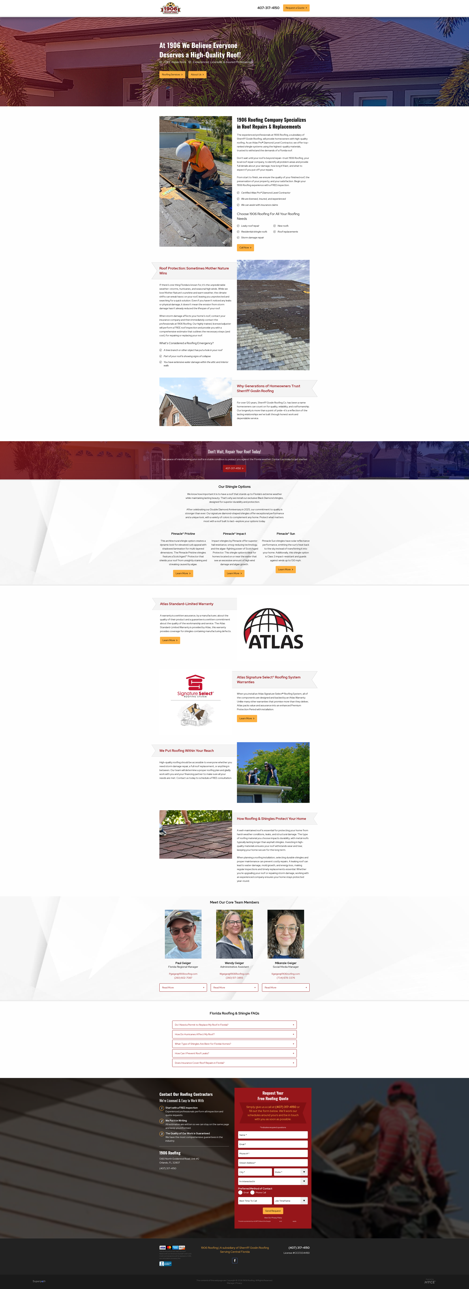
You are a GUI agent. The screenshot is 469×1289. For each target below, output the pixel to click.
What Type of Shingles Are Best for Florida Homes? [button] (203, 1043)
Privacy (239, 1283)
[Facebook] (235, 1260)
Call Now (244, 247)
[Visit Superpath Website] (39, 1282)
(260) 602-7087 (183, 977)
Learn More (182, 573)
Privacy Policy (275, 1221)
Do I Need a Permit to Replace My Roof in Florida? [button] (201, 1024)
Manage (230, 1283)
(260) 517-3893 (234, 977)
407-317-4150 (268, 7)
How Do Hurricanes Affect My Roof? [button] (195, 1034)
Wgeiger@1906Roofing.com (234, 973)
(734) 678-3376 (286, 977)
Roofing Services (171, 74)
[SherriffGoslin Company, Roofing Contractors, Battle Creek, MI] (165, 1264)
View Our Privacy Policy (273, 1218)
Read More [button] (168, 987)
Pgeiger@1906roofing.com (183, 973)
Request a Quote (295, 7)
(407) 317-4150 (167, 1168)
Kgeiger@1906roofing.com (286, 973)
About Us (196, 74)
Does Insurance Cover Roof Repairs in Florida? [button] (199, 1062)
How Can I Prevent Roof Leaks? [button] (192, 1053)
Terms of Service (287, 1221)
